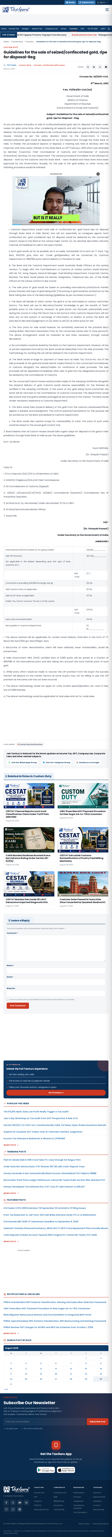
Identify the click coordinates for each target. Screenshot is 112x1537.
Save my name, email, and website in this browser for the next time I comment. (42, 999)
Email (10, 977)
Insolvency (58, 1505)
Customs (73, 29)
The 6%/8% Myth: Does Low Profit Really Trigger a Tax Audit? (36, 1111)
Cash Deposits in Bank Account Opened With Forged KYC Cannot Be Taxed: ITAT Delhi (50, 1234)
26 (41, 1379)
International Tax (41, 1509)
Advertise (97, 1501)
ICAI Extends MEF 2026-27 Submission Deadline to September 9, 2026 (41, 1221)
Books (72, 2)
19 (41, 1374)
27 (56, 1379)
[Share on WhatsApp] (100, 67)
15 (86, 1368)
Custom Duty (17, 41)
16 (101, 1368)
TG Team (11, 65)
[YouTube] (19, 1502)
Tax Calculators (80, 1512)
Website (11, 988)
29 (86, 1379)
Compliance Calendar (78, 1506)
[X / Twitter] (13, 1502)
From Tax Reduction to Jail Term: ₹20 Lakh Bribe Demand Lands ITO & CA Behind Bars (50, 1214)
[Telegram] (19, 1509)
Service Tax (37, 29)
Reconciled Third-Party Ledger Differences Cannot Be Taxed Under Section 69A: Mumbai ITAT (54, 1180)
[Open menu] (107, 9)
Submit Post (88, 2)
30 (101, 1379)
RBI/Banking (59, 1501)
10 (11, 1368)
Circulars (30, 41)
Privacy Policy (84, 1524)
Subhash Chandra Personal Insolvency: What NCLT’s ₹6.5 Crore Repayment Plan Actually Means (56, 1228)
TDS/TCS (38, 1505)
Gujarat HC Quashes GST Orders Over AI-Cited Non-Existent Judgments (43, 1131)
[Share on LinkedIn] (94, 67)
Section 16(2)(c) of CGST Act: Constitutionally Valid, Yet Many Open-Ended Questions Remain (55, 1125)
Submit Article (99, 1497)
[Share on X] (88, 67)
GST (82, 29)
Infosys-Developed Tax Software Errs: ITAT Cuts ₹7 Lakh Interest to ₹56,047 (44, 1186)
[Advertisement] (24, 102)
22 (86, 1374)
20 (56, 1374)
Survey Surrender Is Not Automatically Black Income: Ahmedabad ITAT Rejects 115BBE (50, 1173)
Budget (25, 29)
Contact (96, 1505)
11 (26, 1368)
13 (56, 1368)
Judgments (78, 1501)
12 (41, 1368)
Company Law (51, 29)
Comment (12, 933)
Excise (63, 29)
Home (3, 29)
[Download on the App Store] (66, 1470)
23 (101, 1374)
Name (10, 965)
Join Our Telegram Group (58, 762)
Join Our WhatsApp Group (24, 762)
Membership (98, 1509)
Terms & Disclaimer (100, 1524)
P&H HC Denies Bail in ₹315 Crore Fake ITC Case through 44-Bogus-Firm (42, 1159)
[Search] (109, 29)
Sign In (102, 2)
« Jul (6, 1389)
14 (71, 1368)
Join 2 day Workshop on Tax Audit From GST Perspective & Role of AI (41, 1118)
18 (26, 1374)
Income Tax (14, 29)
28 (71, 1379)
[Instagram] (6, 1509)
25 (26, 1379)
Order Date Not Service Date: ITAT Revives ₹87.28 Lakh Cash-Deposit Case (44, 1166)
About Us (97, 1492)
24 (11, 1379)
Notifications (78, 1492)
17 (11, 1374)
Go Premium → (56, 1092)
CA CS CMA (93, 29)
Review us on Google (89, 762)
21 (71, 1374)
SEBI (55, 1497)
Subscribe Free (97, 1421)
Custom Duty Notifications (30, 744)
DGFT (103, 29)
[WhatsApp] (13, 1509)
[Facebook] (6, 1502)
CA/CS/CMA (59, 1509)
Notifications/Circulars (54, 65)
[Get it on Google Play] (46, 1470)
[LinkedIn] (26, 1502)
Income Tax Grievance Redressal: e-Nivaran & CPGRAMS (34, 1138)
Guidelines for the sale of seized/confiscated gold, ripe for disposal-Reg (55, 55)
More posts (10, 1145)
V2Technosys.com (54, 1523)
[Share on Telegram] (106, 67)
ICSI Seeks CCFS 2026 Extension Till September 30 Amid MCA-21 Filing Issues (45, 1208)
